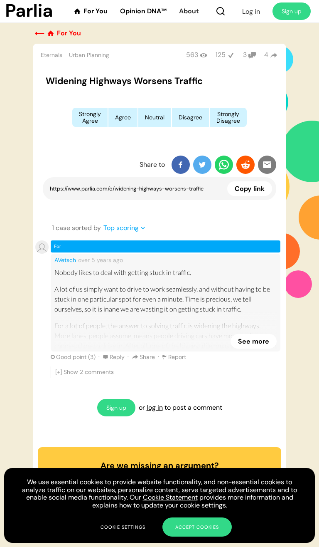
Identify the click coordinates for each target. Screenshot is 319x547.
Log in (251, 11)
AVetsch (65, 260)
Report (177, 357)
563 (192, 54)
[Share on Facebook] (181, 165)
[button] (220, 11)
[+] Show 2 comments (84, 372)
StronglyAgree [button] (90, 117)
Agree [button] (123, 117)
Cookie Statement (170, 497)
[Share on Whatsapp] (224, 165)
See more (253, 341)
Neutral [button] (154, 117)
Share (147, 357)
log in (155, 407)
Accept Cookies (197, 527)
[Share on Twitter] (202, 165)
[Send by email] (267, 165)
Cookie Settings (123, 527)
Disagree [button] (190, 117)
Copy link (250, 188)
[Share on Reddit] (245, 165)
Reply (117, 357)
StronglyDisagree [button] (228, 117)
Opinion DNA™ (143, 11)
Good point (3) (76, 357)
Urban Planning (89, 55)
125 (221, 54)
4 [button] (266, 54)
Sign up (292, 11)
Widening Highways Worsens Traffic (124, 81)
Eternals (51, 55)
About (189, 11)
